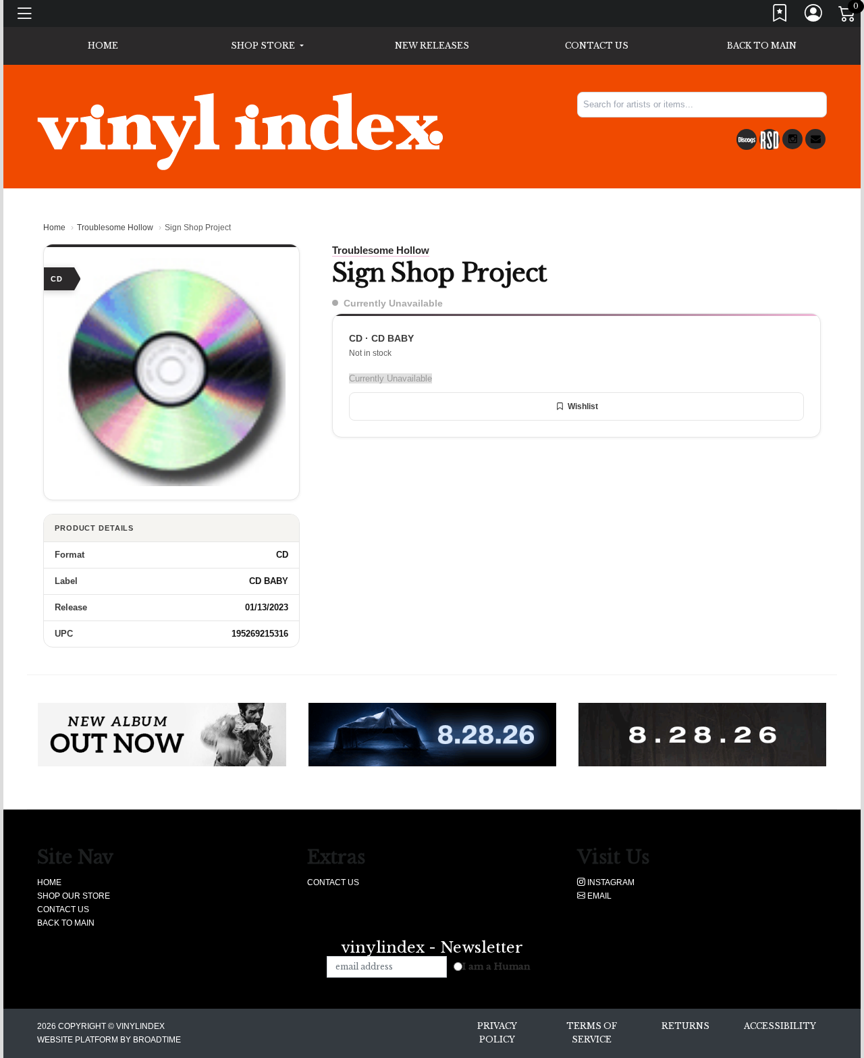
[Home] (240, 131)
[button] (267, 46)
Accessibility (780, 1026)
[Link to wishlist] (780, 16)
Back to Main (761, 46)
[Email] (815, 139)
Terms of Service (591, 1032)
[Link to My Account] (814, 16)
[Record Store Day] (769, 139)
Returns (685, 1026)
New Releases (432, 46)
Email (598, 896)
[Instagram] (792, 139)
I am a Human (496, 966)
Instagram (609, 882)
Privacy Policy (497, 1032)
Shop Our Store (73, 896)
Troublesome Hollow (115, 227)
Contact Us (596, 46)
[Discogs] (746, 139)
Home (54, 227)
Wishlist (583, 406)
